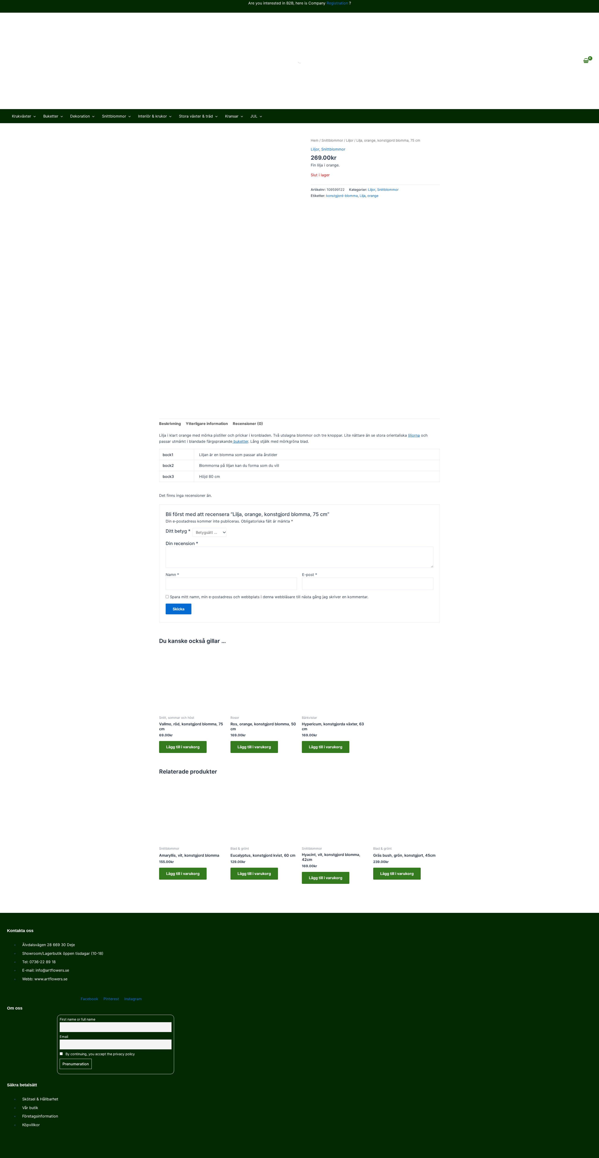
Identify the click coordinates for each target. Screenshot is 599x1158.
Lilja (362, 196)
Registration (337, 3)
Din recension (182, 543)
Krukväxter (21, 116)
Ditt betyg (178, 531)
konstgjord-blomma (342, 196)
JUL (253, 116)
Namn (172, 574)
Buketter (50, 116)
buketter (240, 441)
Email (64, 1037)
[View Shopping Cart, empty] (586, 61)
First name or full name (77, 1019)
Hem (314, 140)
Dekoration (80, 116)
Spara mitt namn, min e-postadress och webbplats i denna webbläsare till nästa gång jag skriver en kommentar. (269, 596)
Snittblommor (114, 116)
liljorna (414, 435)
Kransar (231, 116)
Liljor (349, 140)
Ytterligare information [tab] (207, 423)
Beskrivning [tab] (170, 423)
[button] (33, 116)
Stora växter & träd (196, 116)
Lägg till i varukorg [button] (183, 747)
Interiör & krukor (152, 116)
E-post (309, 574)
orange (372, 196)
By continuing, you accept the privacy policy (100, 1054)
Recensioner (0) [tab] (248, 423)
